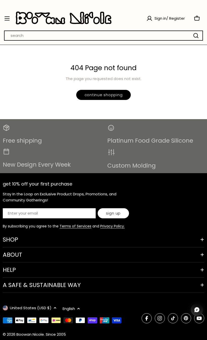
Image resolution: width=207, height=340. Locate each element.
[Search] (196, 36)
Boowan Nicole (30, 334)
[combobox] (103, 36)
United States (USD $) (30, 307)
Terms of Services (75, 226)
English (69, 308)
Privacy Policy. (112, 226)
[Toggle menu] (7, 18)
